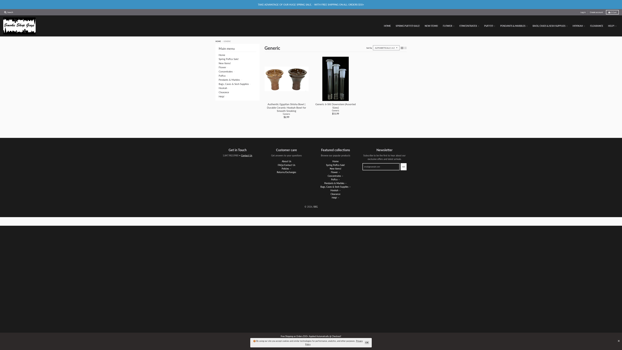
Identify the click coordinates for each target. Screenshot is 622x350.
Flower (222, 67)
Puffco (222, 75)
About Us (286, 161)
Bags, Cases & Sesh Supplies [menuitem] (549, 25)
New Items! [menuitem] (431, 25)
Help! (221, 96)
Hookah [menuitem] (578, 25)
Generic (286, 114)
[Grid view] (402, 48)
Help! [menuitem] (611, 25)
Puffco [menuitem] (488, 25)
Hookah (223, 88)
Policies (285, 168)
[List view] (405, 48)
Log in (583, 12)
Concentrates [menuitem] (468, 25)
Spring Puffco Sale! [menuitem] (408, 25)
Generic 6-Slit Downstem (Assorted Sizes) (335, 106)
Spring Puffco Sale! (229, 59)
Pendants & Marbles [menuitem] (512, 25)
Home (218, 41)
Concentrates (226, 71)
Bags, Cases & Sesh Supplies (234, 83)
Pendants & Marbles (229, 79)
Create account (596, 12)
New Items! (225, 63)
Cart (613, 12)
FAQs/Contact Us (286, 165)
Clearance (224, 92)
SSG (315, 206)
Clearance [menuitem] (596, 25)
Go (403, 167)
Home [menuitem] (387, 25)
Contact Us (246, 155)
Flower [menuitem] (447, 25)
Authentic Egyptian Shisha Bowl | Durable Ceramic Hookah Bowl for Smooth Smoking (286, 107)
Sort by (369, 48)
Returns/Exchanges (286, 172)
